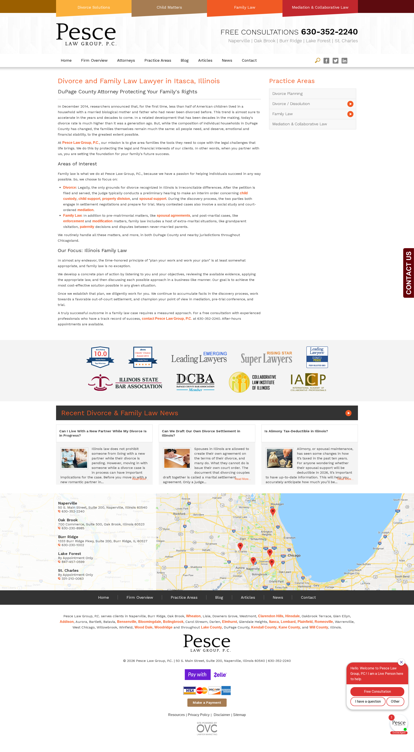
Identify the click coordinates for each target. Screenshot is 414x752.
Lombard (288, 622)
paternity (87, 227)
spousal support (152, 199)
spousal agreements (173, 215)
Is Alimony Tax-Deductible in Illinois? (296, 431)
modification (102, 221)
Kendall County (264, 627)
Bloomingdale (149, 622)
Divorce (69, 187)
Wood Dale (143, 627)
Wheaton (193, 616)
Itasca (274, 622)
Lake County (211, 627)
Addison (67, 622)
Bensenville (126, 622)
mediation (85, 210)
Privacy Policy (199, 715)
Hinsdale (292, 616)
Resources (176, 715)
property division (116, 199)
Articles (205, 60)
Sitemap (239, 715)
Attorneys (126, 60)
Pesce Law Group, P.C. (80, 142)
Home (66, 60)
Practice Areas (157, 60)
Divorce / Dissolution (291, 103)
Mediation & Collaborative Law (320, 7)
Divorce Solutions (94, 7)
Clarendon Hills (270, 616)
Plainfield (305, 622)
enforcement (73, 221)
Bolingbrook (173, 622)
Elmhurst (229, 622)
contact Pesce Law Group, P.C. (167, 318)
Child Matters (169, 7)
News (227, 60)
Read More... (140, 479)
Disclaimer (222, 715)
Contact (249, 60)
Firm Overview (94, 60)
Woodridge (163, 627)
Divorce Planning (287, 93)
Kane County (289, 627)
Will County (318, 627)
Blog (185, 60)
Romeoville (324, 622)
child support (89, 199)
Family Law (244, 7)
